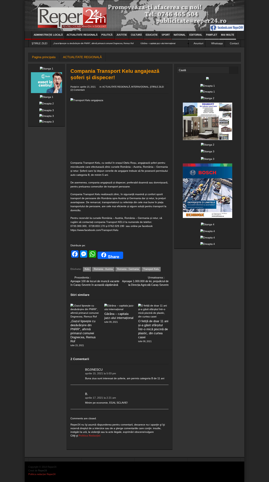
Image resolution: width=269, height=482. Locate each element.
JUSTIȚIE (121, 34)
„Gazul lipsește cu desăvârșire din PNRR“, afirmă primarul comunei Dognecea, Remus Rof (93, 43)
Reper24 (42, 470)
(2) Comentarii (77, 90)
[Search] (233, 70)
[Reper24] (134, 15)
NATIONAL (180, 34)
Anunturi (198, 43)
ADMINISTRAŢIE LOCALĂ (48, 34)
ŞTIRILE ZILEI (157, 87)
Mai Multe (227, 34)
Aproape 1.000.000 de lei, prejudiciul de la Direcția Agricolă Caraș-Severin (145, 281)
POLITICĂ (107, 34)
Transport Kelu (151, 269)
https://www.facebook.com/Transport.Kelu (94, 230)
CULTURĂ (136, 34)
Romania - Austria (103, 269)
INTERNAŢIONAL (140, 87)
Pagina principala (43, 57)
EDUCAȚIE (152, 34)
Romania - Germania (128, 269)
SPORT (166, 34)
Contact (234, 43)
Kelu (87, 269)
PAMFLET (211, 34)
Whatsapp (217, 43)
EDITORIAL (195, 34)
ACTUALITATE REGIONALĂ (82, 34)
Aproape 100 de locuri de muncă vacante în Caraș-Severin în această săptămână (94, 281)
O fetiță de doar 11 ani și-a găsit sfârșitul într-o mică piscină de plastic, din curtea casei (153, 329)
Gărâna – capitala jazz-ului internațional (158, 43)
